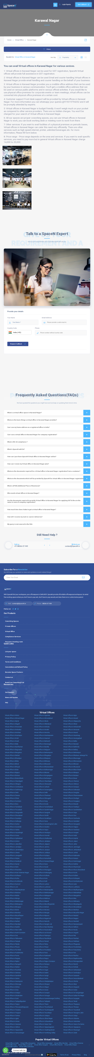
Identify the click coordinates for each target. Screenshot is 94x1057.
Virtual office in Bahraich (42, 741)
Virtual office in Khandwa (13, 870)
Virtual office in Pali (69, 935)
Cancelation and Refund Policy (16, 667)
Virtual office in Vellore (12, 1027)
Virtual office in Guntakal (71, 821)
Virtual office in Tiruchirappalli (44, 1010)
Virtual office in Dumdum (13, 801)
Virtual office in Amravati (71, 729)
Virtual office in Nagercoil (42, 918)
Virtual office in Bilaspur (71, 772)
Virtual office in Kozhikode (13, 881)
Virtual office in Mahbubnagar (44, 892)
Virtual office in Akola (41, 721)
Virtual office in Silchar (12, 987)
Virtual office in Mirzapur (13, 907)
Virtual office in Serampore (13, 981)
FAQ (6, 702)
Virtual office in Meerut (41, 901)
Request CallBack (16, 344)
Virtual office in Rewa (41, 967)
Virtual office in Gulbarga (13, 821)
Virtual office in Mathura (42, 898)
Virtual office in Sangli (41, 975)
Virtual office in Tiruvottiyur (43, 1013)
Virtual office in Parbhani (71, 941)
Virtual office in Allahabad (42, 724)
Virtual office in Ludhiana (71, 887)
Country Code (12, 328)
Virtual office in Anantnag (71, 735)
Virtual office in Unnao (12, 1021)
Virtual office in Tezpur (12, 1004)
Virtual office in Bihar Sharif (72, 769)
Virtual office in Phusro (12, 947)
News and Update (11, 697)
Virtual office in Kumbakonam (73, 881)
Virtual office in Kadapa (42, 855)
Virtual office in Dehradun (71, 789)
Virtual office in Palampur (42, 935)
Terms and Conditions (13, 662)
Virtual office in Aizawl (70, 718)
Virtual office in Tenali (70, 1001)
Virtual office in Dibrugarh (42, 798)
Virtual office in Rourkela (13, 970)
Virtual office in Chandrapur (43, 781)
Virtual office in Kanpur (70, 858)
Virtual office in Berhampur (72, 752)
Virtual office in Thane (41, 1004)
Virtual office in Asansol (42, 738)
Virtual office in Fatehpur (71, 807)
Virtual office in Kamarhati (42, 858)
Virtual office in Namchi (41, 921)
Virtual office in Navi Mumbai (43, 927)
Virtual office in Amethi (41, 729)
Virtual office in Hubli (70, 835)
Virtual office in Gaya (70, 812)
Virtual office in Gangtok (42, 812)
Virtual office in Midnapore (13, 904)
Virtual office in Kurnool (12, 884)
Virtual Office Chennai (76, 1043)
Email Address (47, 318)
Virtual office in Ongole (70, 932)
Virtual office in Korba (12, 878)
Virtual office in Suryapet (71, 998)
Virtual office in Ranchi (70, 964)
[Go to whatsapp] (5, 1050)
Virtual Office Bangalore (27, 1043)
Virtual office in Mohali (41, 907)
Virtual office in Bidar (12, 769)
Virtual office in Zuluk (70, 1033)
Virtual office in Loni (11, 887)
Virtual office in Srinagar (42, 995)
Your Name (11, 318)
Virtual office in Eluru (11, 804)
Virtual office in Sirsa (11, 990)
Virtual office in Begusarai (13, 749)
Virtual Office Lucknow (25, 1045)
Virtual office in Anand (70, 732)
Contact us (9, 677)
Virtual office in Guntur (12, 824)
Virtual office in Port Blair (13, 950)
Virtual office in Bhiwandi (42, 764)
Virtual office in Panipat (12, 941)
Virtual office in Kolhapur (13, 875)
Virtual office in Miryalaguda (72, 904)
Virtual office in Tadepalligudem (15, 1001)
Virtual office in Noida (70, 930)
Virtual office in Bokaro (12, 775)
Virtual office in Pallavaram (13, 938)
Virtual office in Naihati (12, 921)
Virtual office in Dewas (12, 795)
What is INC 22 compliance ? (17, 442)
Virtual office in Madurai (13, 892)
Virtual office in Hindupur (42, 832)
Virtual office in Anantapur (13, 735)
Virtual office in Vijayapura (71, 1027)
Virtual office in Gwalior (41, 827)
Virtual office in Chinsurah (42, 784)
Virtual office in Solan (70, 990)
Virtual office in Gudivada (71, 818)
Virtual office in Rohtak (70, 967)
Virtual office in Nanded (71, 921)
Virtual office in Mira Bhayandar (44, 904)
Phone (37, 328)
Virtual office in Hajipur (70, 827)
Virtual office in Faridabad (13, 807)
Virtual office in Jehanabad (72, 850)
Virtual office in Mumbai (13, 912)
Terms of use (64, 1055)
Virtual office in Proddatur (42, 950)
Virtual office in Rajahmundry (72, 958)
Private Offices (10, 626)
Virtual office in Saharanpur (72, 970)
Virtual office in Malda (12, 895)
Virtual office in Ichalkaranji (43, 838)
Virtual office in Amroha (42, 732)
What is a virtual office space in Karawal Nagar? (24, 412)
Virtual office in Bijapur (12, 772)
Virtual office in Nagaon (12, 918)
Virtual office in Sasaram (71, 975)
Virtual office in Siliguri (41, 987)
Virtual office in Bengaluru (13, 752)
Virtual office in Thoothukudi (43, 1007)
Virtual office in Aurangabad (72, 738)
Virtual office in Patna (41, 944)
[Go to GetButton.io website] (5, 1054)
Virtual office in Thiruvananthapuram (17, 1007)
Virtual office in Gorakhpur (42, 818)
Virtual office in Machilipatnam (15, 890)
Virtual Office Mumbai (61, 1043)
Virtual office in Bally (11, 744)
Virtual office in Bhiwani (71, 764)
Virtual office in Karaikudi (13, 861)
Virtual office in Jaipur (70, 841)
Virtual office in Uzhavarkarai (43, 1021)
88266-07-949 (47, 603)
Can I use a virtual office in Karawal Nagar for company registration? (32, 434)
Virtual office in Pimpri (41, 947)
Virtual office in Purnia (12, 955)
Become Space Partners (14, 672)
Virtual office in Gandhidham (72, 810)
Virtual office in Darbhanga (13, 789)
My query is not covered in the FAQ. (20, 524)
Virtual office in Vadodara (71, 1021)
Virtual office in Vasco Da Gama (73, 1024)
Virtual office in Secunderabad (73, 978)
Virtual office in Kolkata (41, 875)
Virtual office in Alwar (70, 724)
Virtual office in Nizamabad (43, 930)
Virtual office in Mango (12, 898)
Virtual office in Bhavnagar (71, 758)
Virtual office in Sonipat (42, 993)
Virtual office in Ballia (70, 741)
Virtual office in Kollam (70, 875)
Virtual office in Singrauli (71, 987)
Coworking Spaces (12, 621)
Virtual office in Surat (12, 998)
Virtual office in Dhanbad (42, 795)
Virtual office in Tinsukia (13, 1010)
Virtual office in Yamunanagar (14, 1033)
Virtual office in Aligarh (12, 724)
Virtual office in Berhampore (43, 752)
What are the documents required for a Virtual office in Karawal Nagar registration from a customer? (43, 471)
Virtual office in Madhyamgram (73, 890)
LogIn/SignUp (66, 4)
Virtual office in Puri (69, 952)
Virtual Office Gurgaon (41, 1045)
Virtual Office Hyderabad (44, 1043)
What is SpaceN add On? (16, 449)
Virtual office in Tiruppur (13, 1013)
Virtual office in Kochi (70, 872)
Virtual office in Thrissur (71, 1007)
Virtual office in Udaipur (42, 1015)
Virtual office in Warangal (71, 1030)
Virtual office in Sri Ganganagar (73, 993)
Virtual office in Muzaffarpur (14, 915)
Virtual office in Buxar (70, 778)
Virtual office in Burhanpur (42, 778)
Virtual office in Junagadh (13, 855)
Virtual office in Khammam (72, 867)
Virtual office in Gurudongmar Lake (45, 824)
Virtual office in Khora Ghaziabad (74, 870)
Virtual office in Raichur (70, 955)
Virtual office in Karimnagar (72, 861)
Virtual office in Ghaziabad (13, 815)
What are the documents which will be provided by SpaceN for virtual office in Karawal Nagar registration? (45, 478)
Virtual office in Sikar (70, 984)
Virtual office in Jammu (41, 847)
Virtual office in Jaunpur (42, 850)
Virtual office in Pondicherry (72, 947)
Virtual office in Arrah (12, 738)
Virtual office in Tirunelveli (71, 1010)
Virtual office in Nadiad (70, 915)
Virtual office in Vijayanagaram (44, 1027)
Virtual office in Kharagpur (42, 870)
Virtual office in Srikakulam (13, 995)
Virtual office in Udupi (70, 1015)
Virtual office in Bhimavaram (72, 761)
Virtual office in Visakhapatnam (44, 1030)
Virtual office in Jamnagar (71, 847)
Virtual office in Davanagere (43, 789)
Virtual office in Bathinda (71, 747)
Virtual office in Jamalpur (13, 847)
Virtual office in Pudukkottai (14, 952)
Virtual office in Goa (69, 815)
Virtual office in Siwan (41, 990)
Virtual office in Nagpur (70, 918)
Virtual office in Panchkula (42, 938)
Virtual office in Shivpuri (42, 984)
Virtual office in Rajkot (12, 961)
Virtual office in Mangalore (72, 895)
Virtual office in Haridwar (71, 830)
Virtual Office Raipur (70, 1045)
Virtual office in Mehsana (71, 901)
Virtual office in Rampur (42, 964)
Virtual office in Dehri (12, 792)
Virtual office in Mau (69, 898)
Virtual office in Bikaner (41, 772)
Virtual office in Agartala (42, 715)
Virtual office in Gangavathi (14, 812)
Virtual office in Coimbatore (14, 787)
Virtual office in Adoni (12, 715)
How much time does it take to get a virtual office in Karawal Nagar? (31, 509)
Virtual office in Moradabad (72, 907)
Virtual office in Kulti (40, 881)
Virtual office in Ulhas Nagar (43, 1018)
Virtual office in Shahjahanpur (43, 981)
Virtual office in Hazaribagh (14, 832)
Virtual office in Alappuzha (72, 721)
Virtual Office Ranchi (56, 1045)
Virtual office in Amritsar (13, 732)
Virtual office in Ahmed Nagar (14, 718)
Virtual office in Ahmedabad (43, 718)
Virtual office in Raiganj (12, 958)
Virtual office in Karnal (12, 864)
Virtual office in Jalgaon (42, 844)
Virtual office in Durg (41, 801)
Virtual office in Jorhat (70, 852)
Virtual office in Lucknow (42, 887)
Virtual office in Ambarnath (72, 727)
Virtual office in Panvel (41, 941)
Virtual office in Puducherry (72, 950)
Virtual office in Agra (70, 715)
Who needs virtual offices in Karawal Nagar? (23, 493)
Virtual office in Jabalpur (42, 841)
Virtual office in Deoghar (71, 792)
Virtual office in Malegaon (42, 895)
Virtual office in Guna (41, 821)
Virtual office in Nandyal (13, 924)
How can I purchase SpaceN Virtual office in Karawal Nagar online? (31, 456)
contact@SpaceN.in (19, 603)
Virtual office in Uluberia (71, 1018)
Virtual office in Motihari (71, 910)
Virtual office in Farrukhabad (43, 807)
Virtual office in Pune (41, 952)
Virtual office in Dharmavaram (73, 795)
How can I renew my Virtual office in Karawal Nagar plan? (28, 464)
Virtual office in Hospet (70, 832)
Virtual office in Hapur (41, 830)
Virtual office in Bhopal (12, 767)
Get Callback (82, 4)
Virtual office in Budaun (71, 775)
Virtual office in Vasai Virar (42, 1024)
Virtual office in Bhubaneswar (43, 767)
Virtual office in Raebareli (42, 955)
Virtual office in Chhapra (13, 784)
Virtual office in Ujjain (12, 1018)
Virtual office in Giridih (41, 815)
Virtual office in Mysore (41, 915)
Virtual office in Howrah (42, 835)
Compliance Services (13, 636)
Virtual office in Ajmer (12, 721)
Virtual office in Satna (41, 978)
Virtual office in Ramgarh (13, 964)
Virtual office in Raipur (41, 958)
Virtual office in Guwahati (13, 827)
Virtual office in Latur (70, 884)
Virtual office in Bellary (70, 749)
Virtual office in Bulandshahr (14, 778)
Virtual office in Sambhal (13, 975)
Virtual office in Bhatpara (42, 758)
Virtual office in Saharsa (13, 973)
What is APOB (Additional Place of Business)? (23, 486)
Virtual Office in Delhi (12, 1043)
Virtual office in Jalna (70, 844)
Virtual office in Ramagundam (73, 961)
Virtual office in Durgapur (71, 801)
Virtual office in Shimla (70, 981)
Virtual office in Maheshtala (72, 892)
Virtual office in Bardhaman (14, 747)
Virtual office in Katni (11, 867)
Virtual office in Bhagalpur (42, 755)
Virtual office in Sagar (41, 970)
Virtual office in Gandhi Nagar (43, 810)
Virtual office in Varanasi (13, 1024)
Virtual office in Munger (41, 912)
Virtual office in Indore (12, 841)
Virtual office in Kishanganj (43, 872)
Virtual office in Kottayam (71, 878)
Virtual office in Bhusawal (71, 767)
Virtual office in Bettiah (12, 755)
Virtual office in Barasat (71, 744)
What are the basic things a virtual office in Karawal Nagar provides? (32, 420)
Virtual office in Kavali (41, 867)
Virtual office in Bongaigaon (43, 775)
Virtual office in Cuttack (41, 787)
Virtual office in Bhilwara (42, 761)
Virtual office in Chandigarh (14, 781)
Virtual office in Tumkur (12, 1015)
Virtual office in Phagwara (71, 944)
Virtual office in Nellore (70, 927)
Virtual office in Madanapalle (43, 890)
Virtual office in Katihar (70, 864)
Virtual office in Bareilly (41, 747)
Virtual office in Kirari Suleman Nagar (17, 872)
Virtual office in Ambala (42, 727)
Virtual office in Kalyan (12, 858)
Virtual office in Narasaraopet (73, 924)
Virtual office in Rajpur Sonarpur (44, 961)
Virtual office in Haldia (12, 830)
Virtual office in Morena (41, 910)
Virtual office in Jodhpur (42, 852)
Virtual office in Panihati (71, 938)
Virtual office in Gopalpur (13, 818)
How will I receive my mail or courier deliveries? (25, 517)
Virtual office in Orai (11, 935)
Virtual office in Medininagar (14, 901)
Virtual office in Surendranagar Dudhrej (47, 998)
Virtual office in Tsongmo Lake (73, 1013)
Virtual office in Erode (41, 804)
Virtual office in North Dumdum (15, 932)
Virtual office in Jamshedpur (14, 850)
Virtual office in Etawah (70, 804)
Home (9, 40)
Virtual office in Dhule (12, 798)
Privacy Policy (10, 657)
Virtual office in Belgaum (42, 749)
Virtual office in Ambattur (13, 729)
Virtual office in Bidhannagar (43, 769)
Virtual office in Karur (41, 864)
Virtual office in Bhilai (12, 761)
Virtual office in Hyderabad (13, 838)
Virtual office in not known (42, 932)
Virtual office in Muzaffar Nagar (73, 912)
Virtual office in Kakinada (71, 855)
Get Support (9, 692)
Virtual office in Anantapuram (43, 735)
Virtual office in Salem (41, 973)
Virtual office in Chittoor (71, 784)
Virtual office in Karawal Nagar (44, 861)
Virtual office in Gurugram (71, 824)
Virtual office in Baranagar (42, 744)
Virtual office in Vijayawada (14, 1030)
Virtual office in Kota (40, 878)
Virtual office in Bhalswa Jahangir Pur (75, 755)
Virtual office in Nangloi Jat (43, 924)
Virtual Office (19, 40)
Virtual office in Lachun (41, 884)
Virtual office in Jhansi (12, 852)
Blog (85, 1055)
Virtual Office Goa (11, 1045)
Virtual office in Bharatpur (13, 758)
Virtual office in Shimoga (13, 984)
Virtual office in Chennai (71, 781)
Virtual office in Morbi (12, 910)
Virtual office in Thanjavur (71, 1004)
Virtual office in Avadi (12, 741)
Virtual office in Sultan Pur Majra (73, 995)
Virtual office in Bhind (12, 764)
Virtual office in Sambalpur (72, 973)
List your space (10, 651)
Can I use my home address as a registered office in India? (28, 427)
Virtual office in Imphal (70, 838)
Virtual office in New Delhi (13, 930)
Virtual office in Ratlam (12, 967)
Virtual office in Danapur (71, 787)
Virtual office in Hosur (12, 835)
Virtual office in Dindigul (71, 798)
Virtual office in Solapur (12, 993)
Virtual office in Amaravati (13, 727)
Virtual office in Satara (12, 978)
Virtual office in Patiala (12, 944)
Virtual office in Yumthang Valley (44, 1033)
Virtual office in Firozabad (13, 810)
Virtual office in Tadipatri (42, 1001)
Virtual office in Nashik (12, 927)
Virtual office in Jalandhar (13, 844)
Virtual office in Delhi (41, 792)
